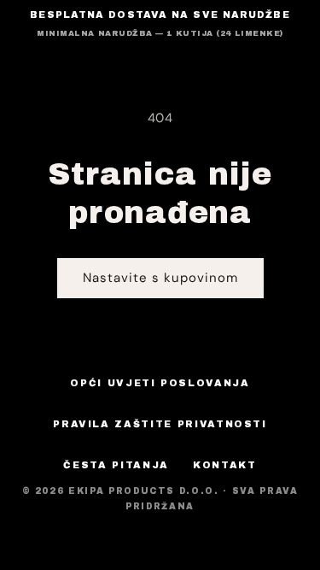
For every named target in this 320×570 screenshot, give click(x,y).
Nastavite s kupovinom (160, 277)
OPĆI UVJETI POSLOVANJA (159, 383)
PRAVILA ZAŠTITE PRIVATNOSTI (160, 424)
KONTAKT (225, 465)
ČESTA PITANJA (115, 465)
